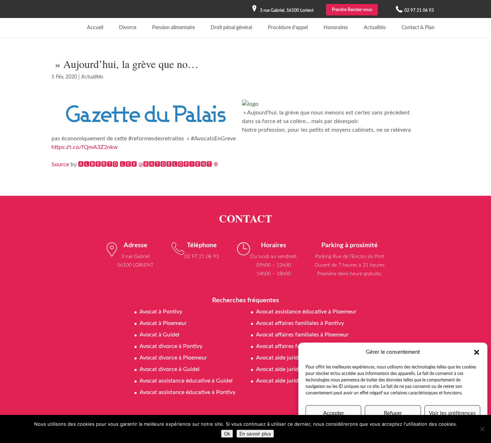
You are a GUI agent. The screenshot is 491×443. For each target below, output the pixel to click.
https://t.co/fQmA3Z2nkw (84, 147)
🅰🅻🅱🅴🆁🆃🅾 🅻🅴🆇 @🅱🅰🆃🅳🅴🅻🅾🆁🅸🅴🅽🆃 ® (148, 164)
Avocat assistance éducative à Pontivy (187, 392)
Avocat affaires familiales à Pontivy (300, 323)
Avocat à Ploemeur (163, 323)
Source (60, 164)
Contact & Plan (418, 27)
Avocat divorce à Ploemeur (173, 358)
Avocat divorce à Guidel (169, 369)
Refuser (393, 413)
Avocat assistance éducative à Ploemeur (306, 312)
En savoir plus (255, 434)
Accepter (333, 413)
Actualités (375, 27)
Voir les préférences (452, 413)
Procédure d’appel (288, 27)
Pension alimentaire (173, 27)
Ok (227, 434)
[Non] (482, 429)
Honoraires (335, 27)
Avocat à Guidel (159, 335)
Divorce (127, 27)
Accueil (95, 27)
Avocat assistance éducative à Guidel (186, 381)
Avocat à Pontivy (160, 312)
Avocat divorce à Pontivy (170, 346)
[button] (476, 352)
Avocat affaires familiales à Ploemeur (302, 335)
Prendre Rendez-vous (352, 10)
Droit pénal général (231, 27)
